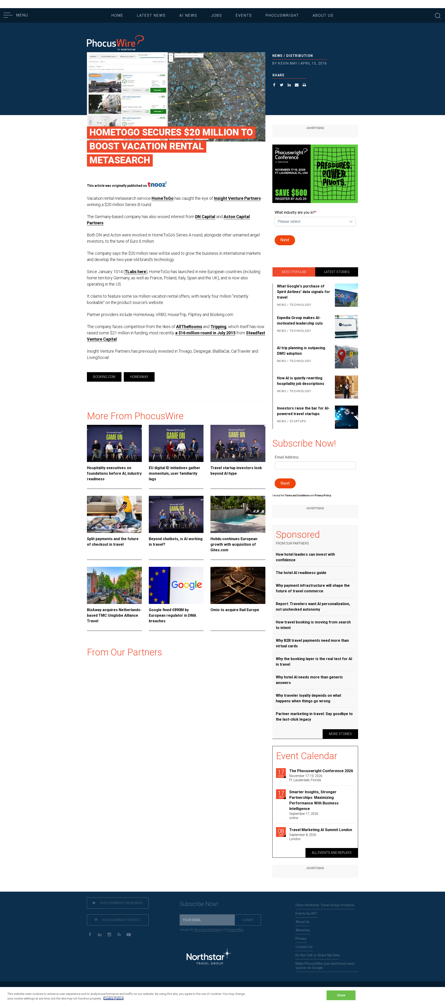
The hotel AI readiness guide (301, 573)
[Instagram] (109, 934)
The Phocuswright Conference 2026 (321, 771)
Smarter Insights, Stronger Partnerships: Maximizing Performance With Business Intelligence (314, 800)
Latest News (151, 15)
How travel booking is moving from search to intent (313, 625)
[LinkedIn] (99, 934)
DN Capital (205, 216)
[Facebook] (90, 934)
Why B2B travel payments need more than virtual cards (312, 643)
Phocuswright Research (121, 903)
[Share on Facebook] (274, 85)
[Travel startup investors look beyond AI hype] (237, 443)
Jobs (216, 15)
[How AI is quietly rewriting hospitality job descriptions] (345, 387)
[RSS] (119, 934)
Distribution (299, 56)
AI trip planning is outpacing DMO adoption (301, 351)
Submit (248, 920)
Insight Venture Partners (237, 198)
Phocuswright (282, 15)
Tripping (218, 326)
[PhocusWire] (115, 43)
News (277, 56)
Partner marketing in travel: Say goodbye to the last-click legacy (314, 717)
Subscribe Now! (199, 904)
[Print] (304, 85)
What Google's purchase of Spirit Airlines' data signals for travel (303, 292)
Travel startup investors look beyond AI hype (236, 471)
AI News (188, 15)
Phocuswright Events (121, 920)
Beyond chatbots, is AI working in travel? (176, 542)
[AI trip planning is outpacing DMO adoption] (345, 356)
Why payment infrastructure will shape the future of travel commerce (313, 588)
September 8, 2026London (302, 837)
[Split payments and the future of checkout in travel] (114, 514)
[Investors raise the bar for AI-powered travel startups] (345, 417)
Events (244, 15)
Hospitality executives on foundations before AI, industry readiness (114, 473)
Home (117, 15)
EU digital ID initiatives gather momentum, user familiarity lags (174, 473)
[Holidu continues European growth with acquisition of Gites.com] (237, 514)
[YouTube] (129, 934)
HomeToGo (163, 198)
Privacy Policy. (323, 495)
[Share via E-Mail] (297, 85)
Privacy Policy (235, 929)
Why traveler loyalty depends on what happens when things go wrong (308, 698)
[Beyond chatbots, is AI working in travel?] (176, 514)
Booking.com (104, 377)
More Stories (340, 734)
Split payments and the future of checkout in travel (113, 542)
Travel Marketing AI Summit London (320, 830)
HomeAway (139, 377)
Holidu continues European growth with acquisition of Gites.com (233, 544)
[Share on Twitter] (282, 85)
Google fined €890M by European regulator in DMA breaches (172, 615)
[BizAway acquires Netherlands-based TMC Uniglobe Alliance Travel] (114, 585)
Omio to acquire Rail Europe (234, 610)
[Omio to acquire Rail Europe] (237, 585)
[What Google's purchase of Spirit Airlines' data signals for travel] (345, 296)
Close (341, 995)
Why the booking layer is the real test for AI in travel (314, 662)
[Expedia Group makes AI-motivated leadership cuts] (345, 326)
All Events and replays (332, 853)
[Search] (438, 15)
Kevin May (288, 63)
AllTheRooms (189, 326)
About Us (323, 15)
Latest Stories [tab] (337, 272)
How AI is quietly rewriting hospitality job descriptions (300, 381)
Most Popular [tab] (294, 272)
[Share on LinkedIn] (289, 85)
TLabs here (135, 271)
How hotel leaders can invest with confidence (305, 557)
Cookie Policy (113, 998)
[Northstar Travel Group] (209, 957)
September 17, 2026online (303, 816)
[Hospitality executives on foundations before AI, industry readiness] (114, 443)
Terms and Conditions (297, 495)
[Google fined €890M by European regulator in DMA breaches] (176, 585)
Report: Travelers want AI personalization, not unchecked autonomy (313, 607)
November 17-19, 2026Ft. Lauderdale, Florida (305, 778)
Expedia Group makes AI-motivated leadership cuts (300, 321)
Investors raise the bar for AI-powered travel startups (303, 411)
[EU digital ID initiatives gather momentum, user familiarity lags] (176, 443)
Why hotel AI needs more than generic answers (309, 680)
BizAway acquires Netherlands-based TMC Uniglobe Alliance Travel (114, 615)
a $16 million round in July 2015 (205, 332)
